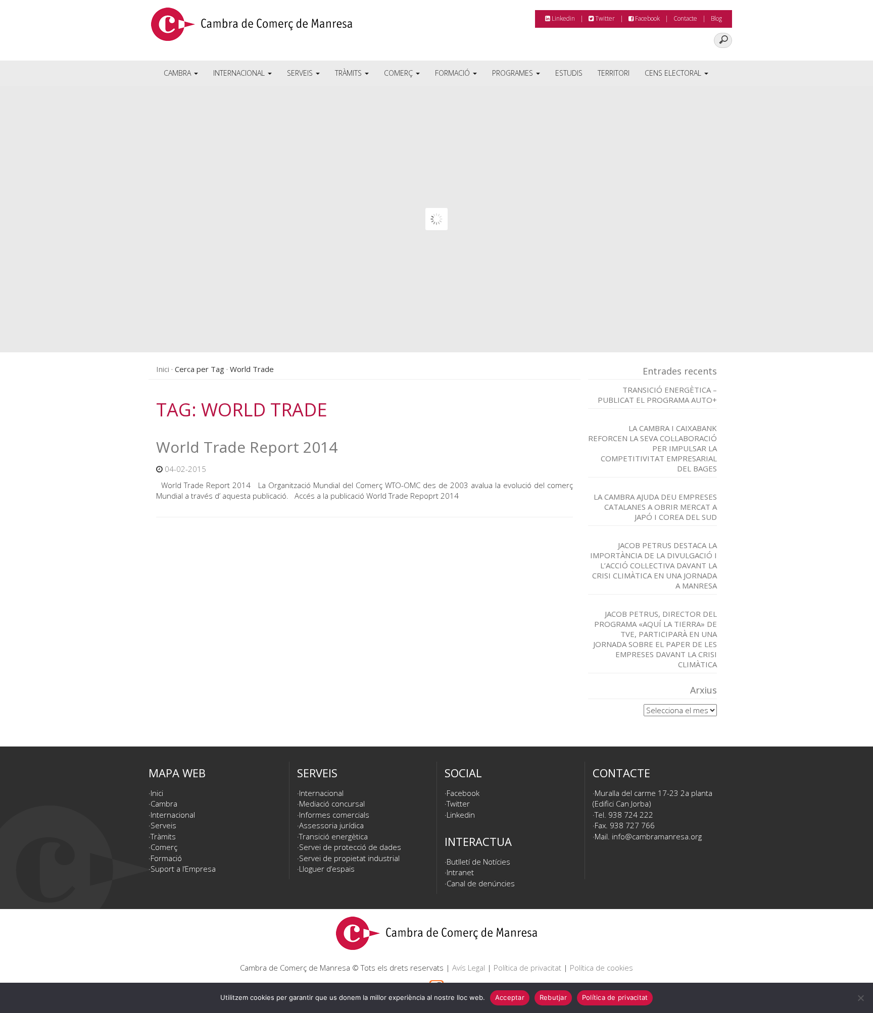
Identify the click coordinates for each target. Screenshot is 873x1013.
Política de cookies (601, 968)
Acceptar (509, 997)
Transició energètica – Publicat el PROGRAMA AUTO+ (657, 395)
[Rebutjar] (860, 998)
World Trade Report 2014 (246, 447)
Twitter (604, 18)
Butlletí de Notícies (478, 862)
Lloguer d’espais (327, 869)
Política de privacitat (527, 968)
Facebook (647, 18)
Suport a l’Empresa (183, 869)
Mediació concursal (332, 803)
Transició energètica (333, 836)
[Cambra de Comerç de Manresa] (252, 27)
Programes (513, 73)
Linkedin (562, 18)
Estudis (569, 73)
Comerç (399, 73)
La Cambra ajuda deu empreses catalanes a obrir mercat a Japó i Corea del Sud (655, 507)
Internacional (240, 73)
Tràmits (349, 73)
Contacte (685, 18)
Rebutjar (553, 997)
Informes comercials (334, 815)
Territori (613, 73)
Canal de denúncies (481, 883)
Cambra (178, 73)
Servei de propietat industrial (349, 858)
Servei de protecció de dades (350, 847)
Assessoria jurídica (331, 825)
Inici (162, 369)
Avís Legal (468, 968)
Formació (453, 73)
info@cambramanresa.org (657, 836)
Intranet (460, 872)
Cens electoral (674, 73)
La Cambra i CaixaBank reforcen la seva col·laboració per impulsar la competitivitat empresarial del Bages (652, 448)
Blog (716, 18)
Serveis (301, 73)
